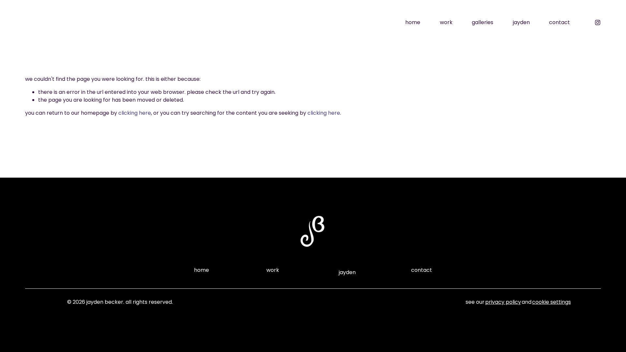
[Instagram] (597, 22)
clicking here (134, 113)
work (446, 22)
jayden (521, 22)
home (412, 22)
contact (559, 22)
